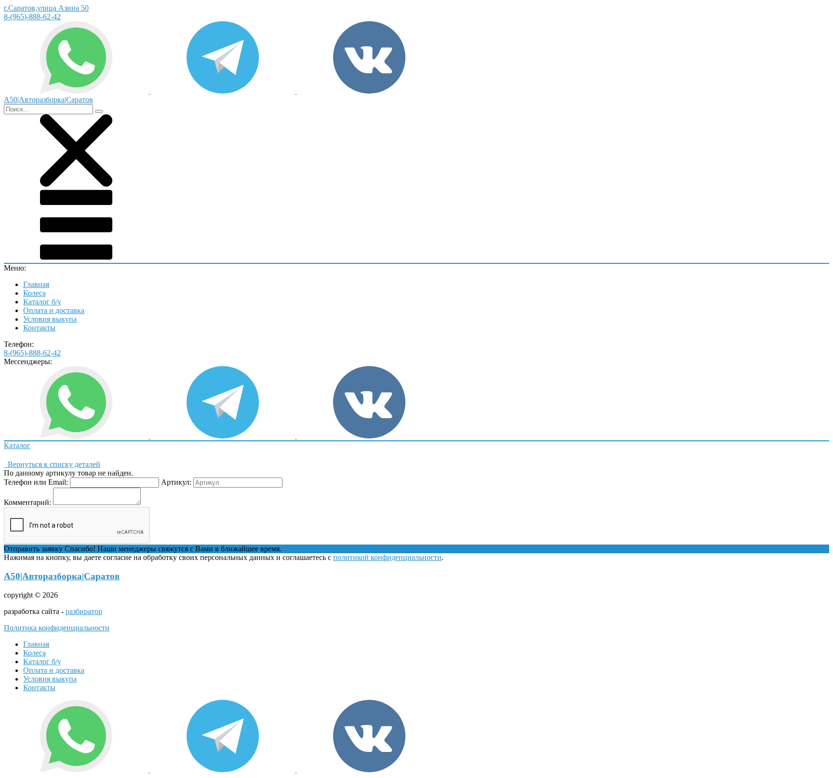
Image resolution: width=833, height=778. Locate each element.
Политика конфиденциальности (56, 628)
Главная (36, 284)
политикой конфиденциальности (387, 557)
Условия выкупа (50, 319)
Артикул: (176, 482)
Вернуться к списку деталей (52, 464)
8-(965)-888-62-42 (32, 17)
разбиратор (84, 611)
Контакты (39, 328)
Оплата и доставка (53, 310)
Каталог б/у (42, 302)
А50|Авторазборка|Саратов (62, 576)
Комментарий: (27, 502)
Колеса (34, 293)
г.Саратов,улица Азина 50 (46, 8)
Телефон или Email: (36, 482)
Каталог (17, 445)
